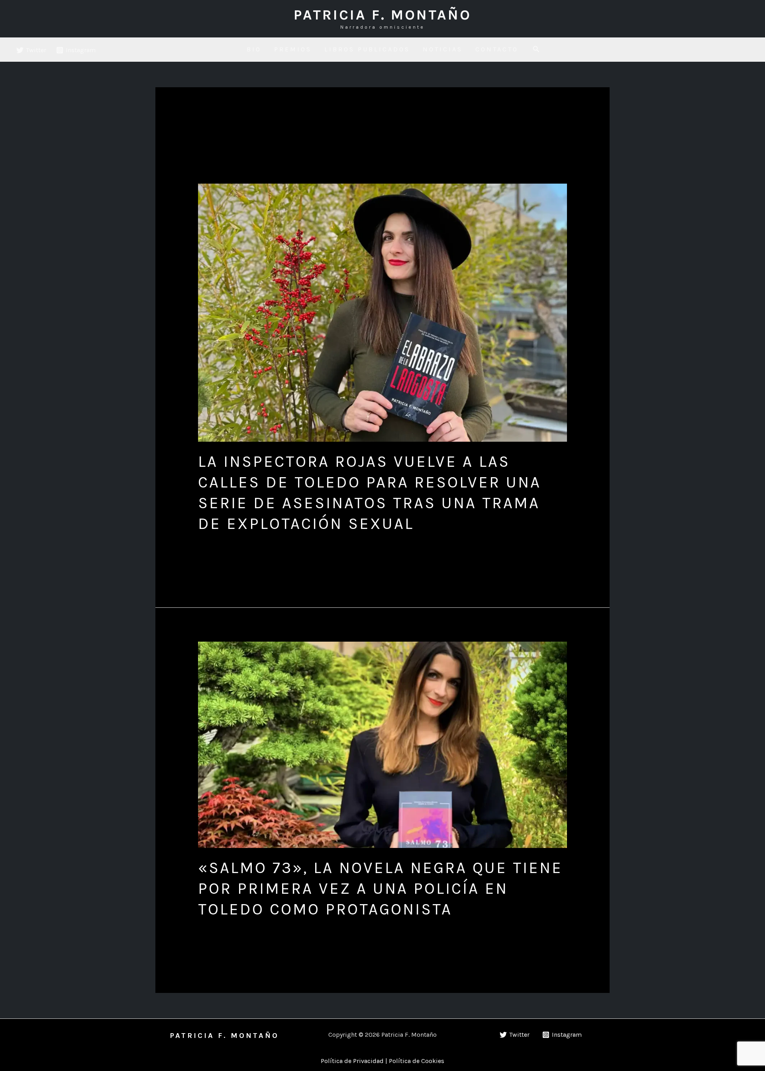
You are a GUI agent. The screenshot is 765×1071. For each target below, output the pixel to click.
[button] (536, 49)
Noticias (443, 49)
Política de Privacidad (352, 1061)
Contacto (496, 49)
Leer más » (213, 561)
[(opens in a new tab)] (382, 313)
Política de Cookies (416, 1061)
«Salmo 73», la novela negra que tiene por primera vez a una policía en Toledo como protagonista (380, 888)
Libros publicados (367, 49)
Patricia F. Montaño (382, 14)
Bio (254, 49)
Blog (205, 542)
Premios (293, 49)
